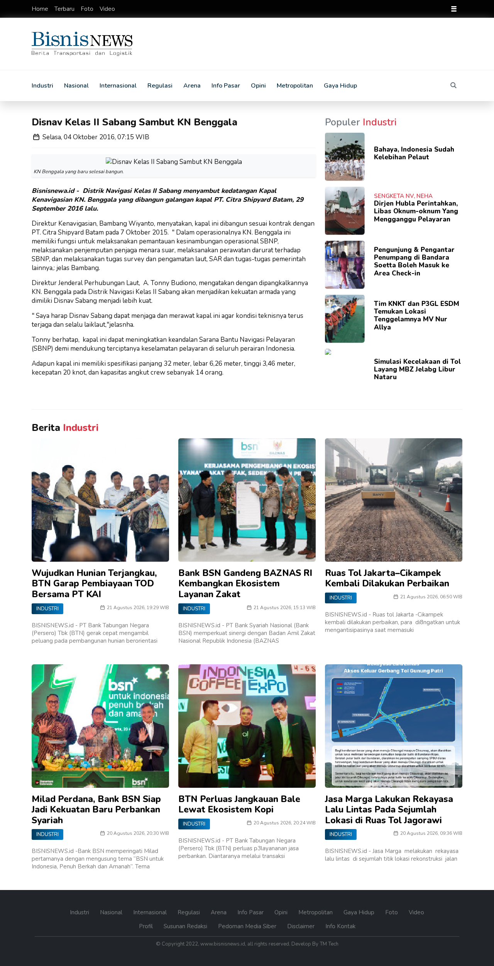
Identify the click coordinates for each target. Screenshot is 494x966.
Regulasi (160, 85)
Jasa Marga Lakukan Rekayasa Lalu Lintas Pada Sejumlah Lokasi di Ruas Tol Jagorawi (389, 809)
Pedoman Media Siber (248, 926)
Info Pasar (225, 85)
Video (107, 9)
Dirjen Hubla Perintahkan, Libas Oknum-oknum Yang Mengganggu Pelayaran (416, 211)
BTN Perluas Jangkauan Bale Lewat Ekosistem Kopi (239, 804)
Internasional (118, 85)
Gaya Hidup (340, 85)
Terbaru (65, 9)
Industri (42, 85)
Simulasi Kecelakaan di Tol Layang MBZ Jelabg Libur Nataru (417, 369)
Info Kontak (340, 926)
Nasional (76, 85)
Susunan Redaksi (186, 926)
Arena (192, 85)
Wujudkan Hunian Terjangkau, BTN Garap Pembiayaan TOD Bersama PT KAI (94, 583)
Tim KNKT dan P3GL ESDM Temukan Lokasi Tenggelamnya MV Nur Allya (416, 315)
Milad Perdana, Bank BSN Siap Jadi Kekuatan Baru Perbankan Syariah (96, 809)
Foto (88, 9)
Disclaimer (301, 926)
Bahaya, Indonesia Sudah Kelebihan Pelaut (414, 153)
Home (41, 9)
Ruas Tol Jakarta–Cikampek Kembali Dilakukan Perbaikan (387, 578)
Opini (258, 85)
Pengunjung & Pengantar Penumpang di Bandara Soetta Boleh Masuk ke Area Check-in (414, 261)
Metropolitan (295, 85)
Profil (146, 926)
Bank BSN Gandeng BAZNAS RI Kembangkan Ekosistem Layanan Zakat (245, 583)
